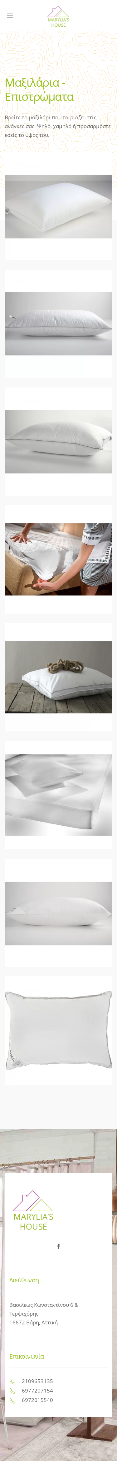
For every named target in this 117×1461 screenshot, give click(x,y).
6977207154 (37, 1390)
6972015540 (37, 1400)
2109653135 (37, 1381)
